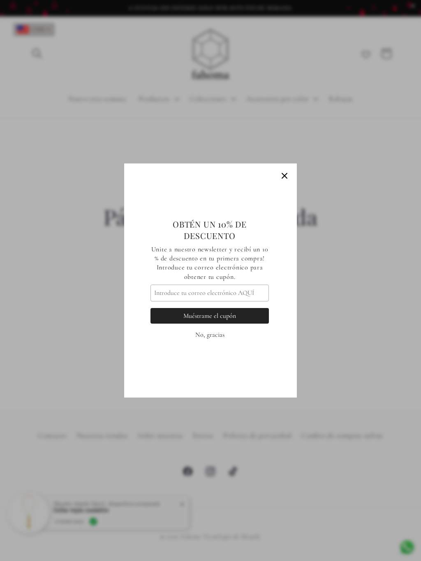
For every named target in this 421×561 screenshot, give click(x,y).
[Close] (284, 176)
